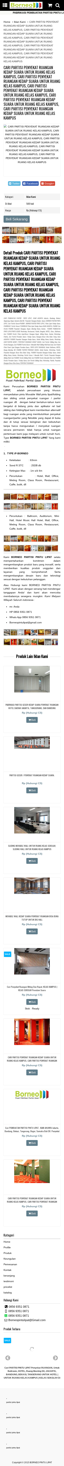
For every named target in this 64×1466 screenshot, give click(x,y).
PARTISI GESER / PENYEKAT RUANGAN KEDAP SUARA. (32, 775)
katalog (8, 1292)
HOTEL (48, 331)
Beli (33, 719)
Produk (8, 1253)
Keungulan (10, 1258)
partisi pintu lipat (13, 1402)
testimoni (9, 1281)
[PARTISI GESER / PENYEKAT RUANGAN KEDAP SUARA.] (32, 747)
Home (7, 21)
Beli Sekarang (17, 219)
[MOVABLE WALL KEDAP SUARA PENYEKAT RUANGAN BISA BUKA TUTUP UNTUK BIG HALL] (32, 893)
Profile (7, 1247)
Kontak (7, 1270)
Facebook (32, 183)
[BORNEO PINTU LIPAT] (26, 8)
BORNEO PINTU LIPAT (41, 1462)
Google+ (49, 183)
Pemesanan (10, 1264)
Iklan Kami (20, 21)
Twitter (16, 183)
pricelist (8, 1286)
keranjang (9, 1275)
